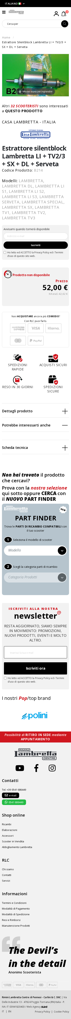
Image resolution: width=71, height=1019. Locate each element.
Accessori (8, 835)
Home (6, 37)
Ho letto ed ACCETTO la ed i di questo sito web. (35, 254)
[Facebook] (36, 768)
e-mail (12, 795)
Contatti (6, 875)
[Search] (64, 23)
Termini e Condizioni (14, 903)
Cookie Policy (61, 1011)
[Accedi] (56, 13)
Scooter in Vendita (13, 841)
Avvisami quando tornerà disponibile (27, 229)
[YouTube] (19, 768)
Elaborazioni (9, 830)
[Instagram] (52, 768)
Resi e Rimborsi (11, 920)
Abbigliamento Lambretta (17, 847)
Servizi (6, 880)
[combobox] (31, 24)
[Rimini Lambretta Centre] (16, 12)
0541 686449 (16, 802)
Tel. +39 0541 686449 (14, 789)
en (9, 1011)
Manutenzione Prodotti (16, 925)
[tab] (35, 410)
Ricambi (6, 824)
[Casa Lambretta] (35, 134)
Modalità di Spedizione (16, 914)
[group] (35, 716)
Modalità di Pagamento (16, 908)
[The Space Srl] (44, 1006)
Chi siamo (8, 869)
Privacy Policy (41, 252)
